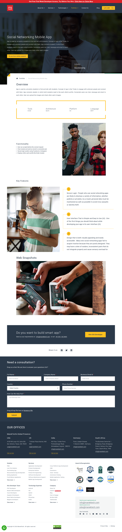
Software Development (35, 475)
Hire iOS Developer (95, 335)
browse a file (28, 410)
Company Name (50, 374)
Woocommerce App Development (16, 472)
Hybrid (30, 493)
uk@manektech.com (35, 447)
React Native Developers (13, 497)
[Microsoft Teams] (93, 514)
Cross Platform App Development (59, 466)
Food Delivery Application (14, 477)
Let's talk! (107, 8)
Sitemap (113, 526)
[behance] (100, 514)
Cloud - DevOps (54, 472)
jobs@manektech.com (90, 507)
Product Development (34, 468)
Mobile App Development (35, 479)
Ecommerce (53, 470)
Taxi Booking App (12, 470)
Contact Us (85, 8)
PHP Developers (11, 488)
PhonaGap (31, 497)
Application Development (35, 466)
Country (10, 384)
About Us (52, 488)
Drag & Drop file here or (20, 410)
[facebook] (83, 514)
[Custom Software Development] (110, 479)
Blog (98, 8)
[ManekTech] (10, 8)
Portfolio (74, 8)
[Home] (17, 78)
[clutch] (79, 479)
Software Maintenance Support (37, 477)
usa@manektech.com (13, 447)
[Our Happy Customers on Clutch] (110, 469)
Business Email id (87, 374)
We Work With (53, 497)
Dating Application (12, 475)
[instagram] (86, 514)
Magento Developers (12, 499)
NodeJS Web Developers (13, 490)
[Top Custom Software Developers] (90, 469)
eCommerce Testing (55, 475)
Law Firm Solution (12, 468)
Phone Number (67, 384)
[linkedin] (80, 514)
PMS (8, 466)
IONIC (30, 495)
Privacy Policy (104, 526)
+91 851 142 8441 (61, 337)
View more (10, 480)
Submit (14, 415)
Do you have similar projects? (17, 56)
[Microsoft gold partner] (79, 469)
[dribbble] (103, 514)
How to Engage (54, 495)
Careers (55, 490)
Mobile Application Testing (57, 477)
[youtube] (96, 514)
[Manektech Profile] (79, 489)
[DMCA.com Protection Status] (57, 527)
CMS (51, 468)
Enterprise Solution (34, 470)
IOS (29, 490)
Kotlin (30, 499)
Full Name (11, 374)
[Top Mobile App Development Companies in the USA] (90, 489)
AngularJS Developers (13, 495)
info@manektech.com (43, 337)
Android (31, 488)
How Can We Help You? (16, 394)
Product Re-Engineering (35, 472)
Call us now (10, 453)
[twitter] (90, 514)
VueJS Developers (12, 493)
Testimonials (53, 499)
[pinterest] (107, 514)
